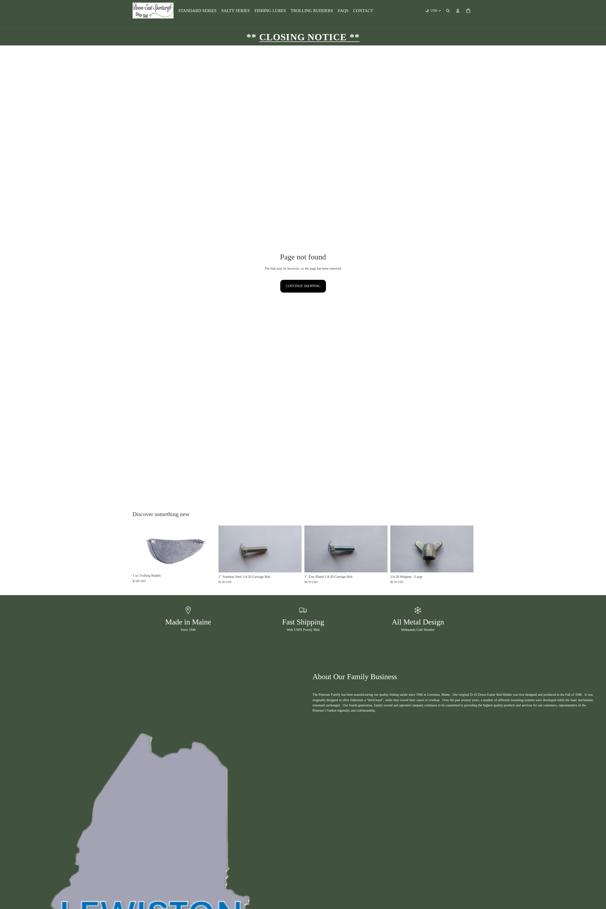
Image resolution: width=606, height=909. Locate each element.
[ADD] (208, 564)
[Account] (458, 10)
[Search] (448, 10)
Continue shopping (303, 286)
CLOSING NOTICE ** (309, 37)
